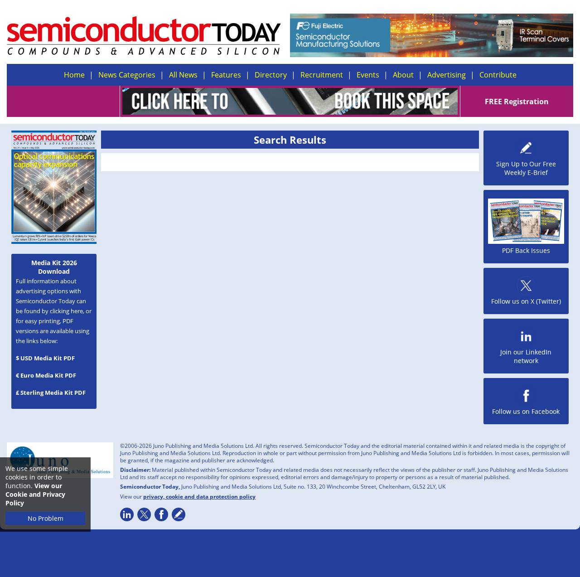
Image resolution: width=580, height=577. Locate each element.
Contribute (498, 75)
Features (226, 75)
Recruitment (321, 75)
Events (368, 75)
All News (183, 75)
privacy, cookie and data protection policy (199, 496)
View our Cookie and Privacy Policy (35, 494)
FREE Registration (517, 102)
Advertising (446, 75)
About (403, 75)
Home (74, 75)
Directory (271, 75)
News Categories (126, 75)
